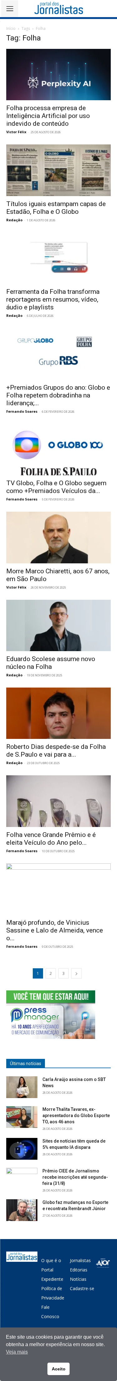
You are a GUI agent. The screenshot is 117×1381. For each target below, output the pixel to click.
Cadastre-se (82, 1288)
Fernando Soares (21, 411)
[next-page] (76, 973)
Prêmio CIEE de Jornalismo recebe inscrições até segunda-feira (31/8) (75, 1177)
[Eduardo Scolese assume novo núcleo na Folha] (58, 625)
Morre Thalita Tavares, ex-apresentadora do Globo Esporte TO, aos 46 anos (76, 1115)
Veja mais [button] (17, 1352)
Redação (14, 220)
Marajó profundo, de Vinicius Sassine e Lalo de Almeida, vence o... (54, 930)
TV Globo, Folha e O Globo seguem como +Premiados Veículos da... (56, 487)
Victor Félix (16, 131)
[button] (107, 8)
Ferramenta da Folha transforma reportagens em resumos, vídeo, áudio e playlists (53, 299)
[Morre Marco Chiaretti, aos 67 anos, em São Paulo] (58, 537)
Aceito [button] (59, 1368)
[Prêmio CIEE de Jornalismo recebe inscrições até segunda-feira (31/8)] (21, 1179)
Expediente (52, 1279)
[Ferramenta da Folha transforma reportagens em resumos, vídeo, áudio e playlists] (58, 258)
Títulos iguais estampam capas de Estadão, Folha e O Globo (56, 207)
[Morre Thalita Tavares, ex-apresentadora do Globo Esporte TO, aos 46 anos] (21, 1117)
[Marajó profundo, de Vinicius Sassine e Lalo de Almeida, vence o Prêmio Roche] (58, 889)
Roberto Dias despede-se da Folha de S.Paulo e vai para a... (56, 750)
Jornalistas (80, 1260)
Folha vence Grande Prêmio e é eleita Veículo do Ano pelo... (51, 838)
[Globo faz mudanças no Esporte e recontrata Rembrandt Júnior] (21, 1210)
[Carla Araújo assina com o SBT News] (21, 1087)
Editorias (78, 1270)
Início (11, 28)
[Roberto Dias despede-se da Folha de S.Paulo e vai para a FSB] (58, 713)
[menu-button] (9, 8)
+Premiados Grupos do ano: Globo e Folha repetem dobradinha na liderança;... (58, 395)
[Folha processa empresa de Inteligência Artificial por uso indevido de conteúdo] (58, 74)
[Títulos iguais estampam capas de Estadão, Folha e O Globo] (58, 170)
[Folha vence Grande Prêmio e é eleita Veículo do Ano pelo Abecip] (58, 801)
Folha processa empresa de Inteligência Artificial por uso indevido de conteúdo (48, 115)
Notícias (78, 1279)
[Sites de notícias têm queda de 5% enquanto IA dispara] (21, 1149)
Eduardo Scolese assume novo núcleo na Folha (50, 662)
